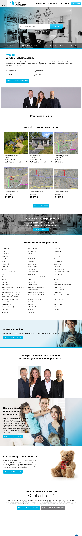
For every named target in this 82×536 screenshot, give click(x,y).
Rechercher (56, 26)
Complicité (39, 70)
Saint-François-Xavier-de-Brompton (13, 287)
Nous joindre (76, 3)
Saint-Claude (32, 284)
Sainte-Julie (58, 292)
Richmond (58, 282)
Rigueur (38, 74)
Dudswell (5, 264)
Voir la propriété (9, 46)
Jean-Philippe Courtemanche (47, 388)
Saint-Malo (58, 287)
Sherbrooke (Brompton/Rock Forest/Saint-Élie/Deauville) (11, 295)
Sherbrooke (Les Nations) (10, 299)
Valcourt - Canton (8, 307)
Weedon (57, 309)
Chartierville (6, 256)
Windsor (5, 312)
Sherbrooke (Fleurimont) (36, 295)
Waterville (31, 309)
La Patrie (5, 269)
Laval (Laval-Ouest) (8, 272)
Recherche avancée (41, 31)
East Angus (32, 264)
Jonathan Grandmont (23, 387)
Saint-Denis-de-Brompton (62, 284)
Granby (5, 266)
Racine (4, 282)
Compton (5, 259)
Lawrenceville (33, 272)
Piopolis (57, 279)
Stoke (30, 302)
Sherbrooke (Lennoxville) (62, 295)
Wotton (31, 312)
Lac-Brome (32, 269)
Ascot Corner (32, 248)
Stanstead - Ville (60, 299)
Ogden (4, 279)
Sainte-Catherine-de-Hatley (37, 292)
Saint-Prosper (6, 290)
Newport (57, 277)
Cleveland (31, 256)
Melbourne (58, 274)
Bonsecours (32, 251)
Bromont (5, 254)
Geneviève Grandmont (35, 387)
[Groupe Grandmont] (18, 3)
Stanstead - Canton (34, 299)
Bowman (57, 251)
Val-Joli (31, 304)
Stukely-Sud (6, 304)
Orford (30, 279)
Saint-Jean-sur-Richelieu (36, 287)
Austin (57, 248)
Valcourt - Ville (33, 307)
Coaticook (58, 256)
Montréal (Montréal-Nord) (36, 277)
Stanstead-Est (7, 302)
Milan (4, 277)
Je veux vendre (52, 3)
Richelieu (31, 282)
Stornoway (58, 302)
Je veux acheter (64, 3)
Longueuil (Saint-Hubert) (62, 272)
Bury (56, 254)
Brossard (31, 254)
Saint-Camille (6, 284)
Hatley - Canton (33, 266)
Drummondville (59, 261)
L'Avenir (57, 266)
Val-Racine (58, 304)
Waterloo (5, 309)
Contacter (23, 395)
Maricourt (31, 274)
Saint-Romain (33, 290)
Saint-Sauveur (59, 290)
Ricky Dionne (59, 388)
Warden (57, 307)
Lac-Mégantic (59, 269)
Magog (5, 274)
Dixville (31, 261)
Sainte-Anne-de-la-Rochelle (11, 292)
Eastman (57, 264)
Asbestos (5, 248)
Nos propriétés (41, 3)
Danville (5, 261)
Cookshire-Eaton (33, 259)
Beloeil (4, 251)
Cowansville (58, 259)
